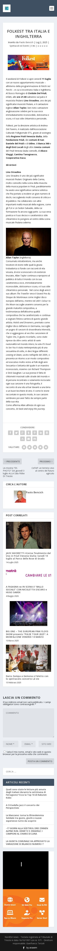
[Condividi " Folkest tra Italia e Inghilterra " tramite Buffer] (47, 433)
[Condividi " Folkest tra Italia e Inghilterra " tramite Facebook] (10, 433)
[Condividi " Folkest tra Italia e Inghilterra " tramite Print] (35, 439)
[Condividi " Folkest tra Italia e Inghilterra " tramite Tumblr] (29, 433)
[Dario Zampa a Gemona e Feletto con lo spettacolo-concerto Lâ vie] (28, 658)
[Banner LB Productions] (28, 870)
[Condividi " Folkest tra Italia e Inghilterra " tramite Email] (29, 439)
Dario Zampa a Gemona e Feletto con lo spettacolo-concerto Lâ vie (27, 677)
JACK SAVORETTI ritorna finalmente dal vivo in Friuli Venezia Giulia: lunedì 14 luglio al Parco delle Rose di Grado (28, 556)
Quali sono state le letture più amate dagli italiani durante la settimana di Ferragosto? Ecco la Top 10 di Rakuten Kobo (26, 793)
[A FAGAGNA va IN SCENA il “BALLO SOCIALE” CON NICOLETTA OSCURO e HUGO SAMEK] (28, 574)
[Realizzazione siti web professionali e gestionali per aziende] (28, 908)
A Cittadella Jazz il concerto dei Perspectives (22, 806)
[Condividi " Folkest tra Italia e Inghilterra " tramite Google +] (22, 433)
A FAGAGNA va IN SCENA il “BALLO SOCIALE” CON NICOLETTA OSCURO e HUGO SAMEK (26, 589)
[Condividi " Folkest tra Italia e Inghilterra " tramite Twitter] (16, 433)
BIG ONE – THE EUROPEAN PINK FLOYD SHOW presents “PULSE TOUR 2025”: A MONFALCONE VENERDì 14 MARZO (27, 634)
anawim (33, 947)
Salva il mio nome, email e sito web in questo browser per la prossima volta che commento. (27, 753)
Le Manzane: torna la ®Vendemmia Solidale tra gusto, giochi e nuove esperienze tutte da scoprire (25, 818)
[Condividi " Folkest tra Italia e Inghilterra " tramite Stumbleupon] (22, 439)
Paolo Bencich (26, 42)
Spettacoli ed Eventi (19, 45)
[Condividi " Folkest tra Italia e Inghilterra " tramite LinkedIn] (41, 433)
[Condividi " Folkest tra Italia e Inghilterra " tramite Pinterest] (35, 433)
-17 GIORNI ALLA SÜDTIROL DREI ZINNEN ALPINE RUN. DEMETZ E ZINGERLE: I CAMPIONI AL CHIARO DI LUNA (27, 831)
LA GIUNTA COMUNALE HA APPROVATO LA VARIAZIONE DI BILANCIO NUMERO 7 (28, 842)
